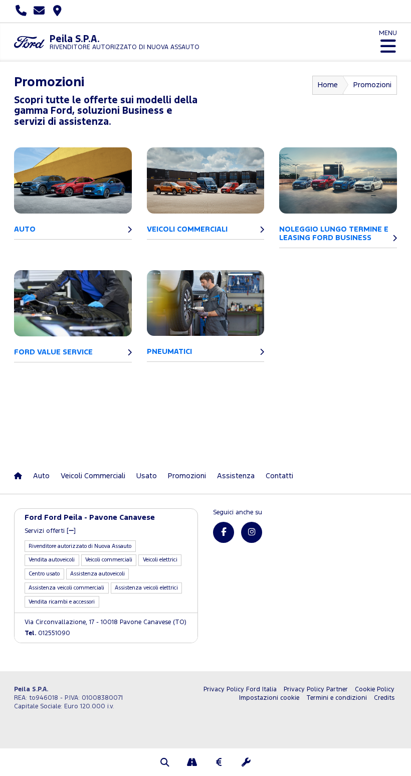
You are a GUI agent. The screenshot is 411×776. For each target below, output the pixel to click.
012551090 (47, 633)
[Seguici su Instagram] (251, 532)
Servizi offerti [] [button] (50, 531)
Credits (384, 698)
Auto (41, 476)
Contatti (279, 476)
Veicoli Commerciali (93, 476)
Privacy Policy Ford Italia (240, 689)
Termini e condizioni (336, 698)
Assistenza (236, 476)
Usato (146, 476)
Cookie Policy (374, 689)
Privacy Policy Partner (316, 689)
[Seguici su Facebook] (223, 532)
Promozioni (187, 476)
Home (328, 85)
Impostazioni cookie (269, 698)
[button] (164, 763)
